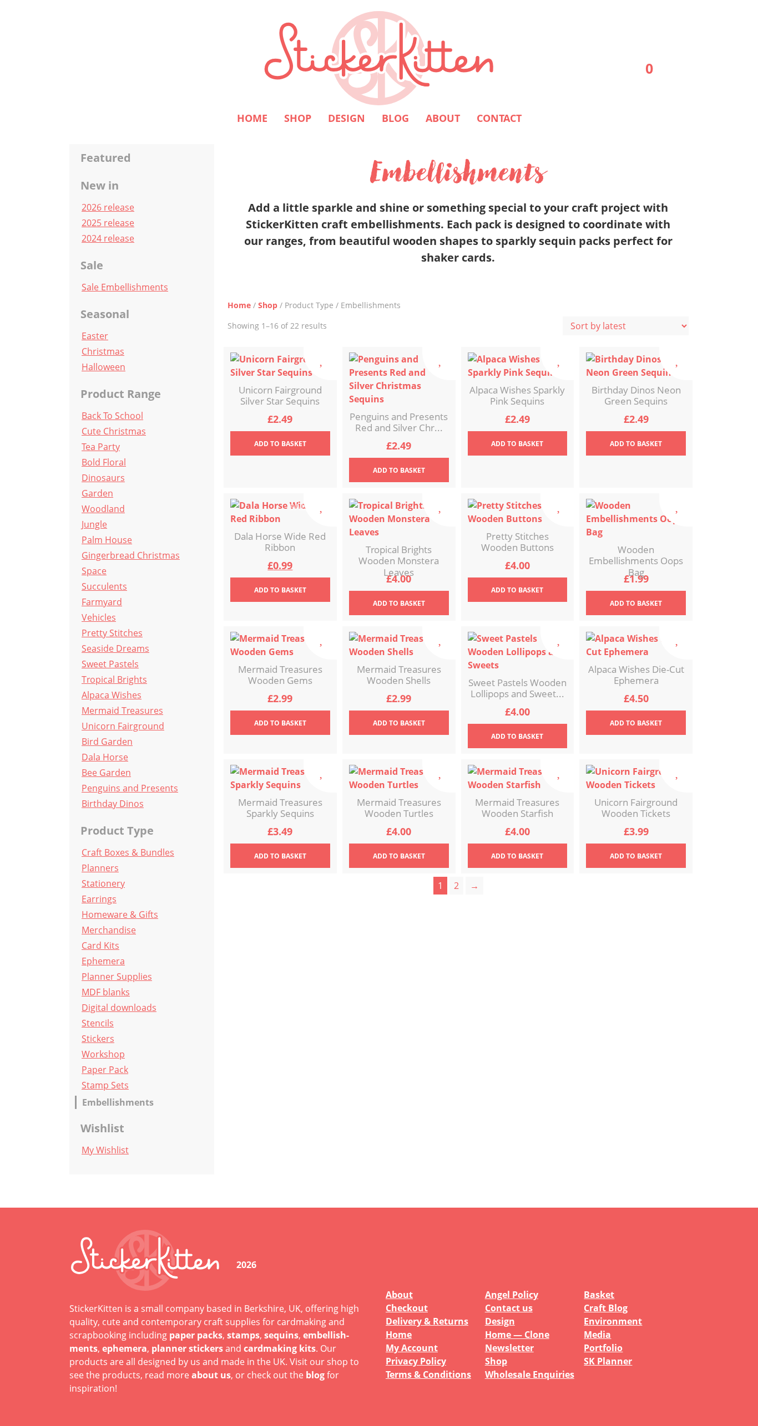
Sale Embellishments (125, 287)
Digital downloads (119, 1007)
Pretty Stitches (112, 633)
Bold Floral (104, 462)
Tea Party (101, 447)
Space (94, 571)
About (443, 118)
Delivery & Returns (427, 1321)
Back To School (112, 416)
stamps (243, 1335)
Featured (105, 157)
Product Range (120, 393)
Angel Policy (511, 1295)
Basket (599, 1295)
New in (99, 185)
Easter (95, 336)
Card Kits (100, 945)
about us (211, 1375)
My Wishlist (105, 1150)
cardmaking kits (280, 1348)
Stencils (98, 1023)
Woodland (103, 509)
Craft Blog (606, 1308)
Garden (97, 493)
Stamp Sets (105, 1085)
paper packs (196, 1335)
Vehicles (99, 617)
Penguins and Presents (130, 788)
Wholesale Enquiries (529, 1374)
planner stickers (187, 1348)
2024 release (108, 238)
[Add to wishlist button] (320, 363)
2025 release (108, 223)
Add (280, 443)
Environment (613, 1321)
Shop (297, 118)
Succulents (104, 586)
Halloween (103, 367)
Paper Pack (105, 1070)
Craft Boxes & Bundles (128, 852)
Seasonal (104, 313)
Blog (395, 118)
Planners (100, 868)
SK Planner (608, 1361)
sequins (281, 1335)
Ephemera (103, 961)
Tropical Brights (114, 679)
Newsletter (509, 1348)
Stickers (98, 1039)
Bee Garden (106, 772)
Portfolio (603, 1348)
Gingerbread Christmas (131, 555)
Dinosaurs (103, 478)
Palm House (107, 540)
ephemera (124, 1348)
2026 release (108, 207)
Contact (499, 118)
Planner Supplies (117, 976)
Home (252, 118)
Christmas (103, 351)
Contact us (509, 1308)
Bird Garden (107, 741)
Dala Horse (105, 757)
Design (346, 118)
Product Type (117, 830)
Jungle (94, 524)
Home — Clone (517, 1334)
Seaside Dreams (115, 648)
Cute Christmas (114, 431)
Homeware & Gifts (120, 914)
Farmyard (102, 602)
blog (315, 1375)
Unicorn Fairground (123, 726)
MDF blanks (106, 992)
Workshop (103, 1054)
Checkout (407, 1308)
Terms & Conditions (428, 1374)
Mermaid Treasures (122, 710)
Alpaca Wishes (112, 695)
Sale (91, 265)
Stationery (103, 883)
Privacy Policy (416, 1361)
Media (597, 1334)
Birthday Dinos (113, 804)
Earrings (99, 899)
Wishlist (102, 1128)
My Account (412, 1348)
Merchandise (109, 930)
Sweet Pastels (110, 664)
